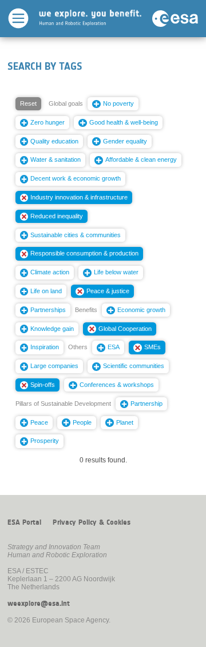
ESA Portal (24, 522)
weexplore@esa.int (38, 603)
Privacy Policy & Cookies (91, 522)
